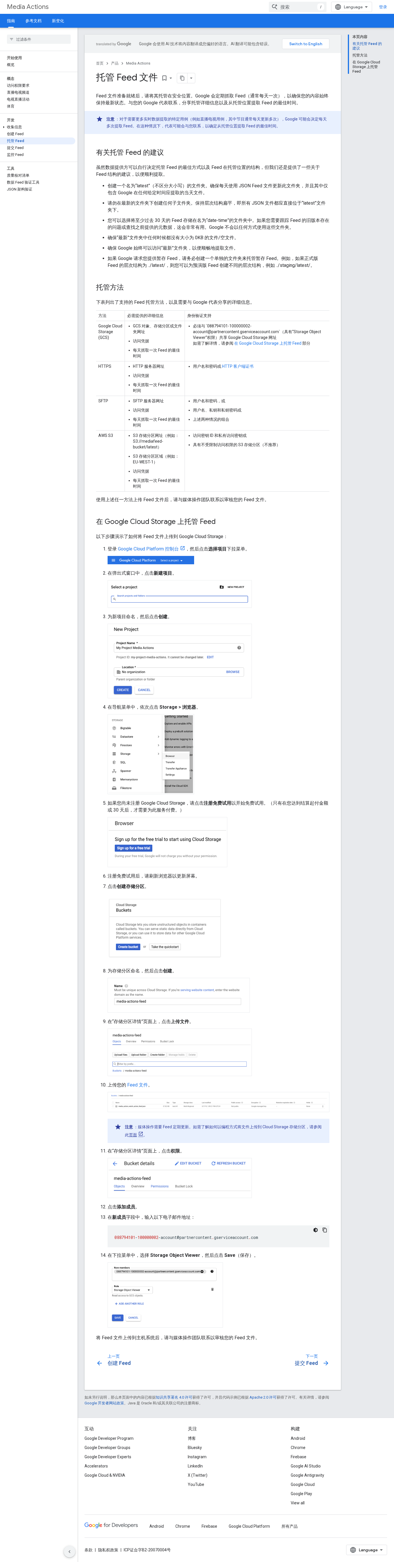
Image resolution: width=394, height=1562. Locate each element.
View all (298, 1503)
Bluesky (195, 1447)
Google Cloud (303, 1484)
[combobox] (298, 7)
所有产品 (290, 1526)
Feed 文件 (137, 1085)
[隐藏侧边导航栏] (69, 1551)
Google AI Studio (306, 1466)
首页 (100, 63)
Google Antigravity (307, 1475)
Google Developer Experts (108, 1457)
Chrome (298, 1447)
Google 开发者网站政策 (104, 1403)
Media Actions (27, 7)
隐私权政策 (108, 1550)
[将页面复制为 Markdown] (182, 78)
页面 (133, 1135)
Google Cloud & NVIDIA (105, 1475)
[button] (37, 127)
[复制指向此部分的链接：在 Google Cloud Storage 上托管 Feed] (221, 522)
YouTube (196, 1484)
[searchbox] (39, 39)
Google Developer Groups (107, 1447)
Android (298, 1438)
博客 (192, 1438)
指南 (11, 20)
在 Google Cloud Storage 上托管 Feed (267, 343)
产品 (115, 63)
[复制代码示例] (324, 1230)
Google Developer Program (109, 1438)
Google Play (301, 1493)
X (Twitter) (197, 1475)
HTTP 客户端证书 (238, 366)
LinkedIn (195, 1466)
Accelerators (96, 1466)
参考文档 (33, 20)
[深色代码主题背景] (315, 1230)
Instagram (197, 1457)
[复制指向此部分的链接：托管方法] (129, 287)
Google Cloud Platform (249, 1526)
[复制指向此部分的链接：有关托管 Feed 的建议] (169, 153)
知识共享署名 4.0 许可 (174, 1397)
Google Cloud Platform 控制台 (148, 549)
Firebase (298, 1457)
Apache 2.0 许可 (263, 1397)
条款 (89, 1550)
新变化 (58, 20)
